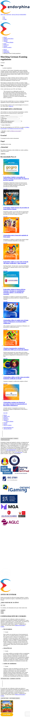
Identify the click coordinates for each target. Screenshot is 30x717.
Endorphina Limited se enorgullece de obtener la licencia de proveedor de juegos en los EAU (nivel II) (16, 178)
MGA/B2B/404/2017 (11, 449)
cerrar (2, 613)
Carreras (5, 46)
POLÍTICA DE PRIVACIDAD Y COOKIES (9, 438)
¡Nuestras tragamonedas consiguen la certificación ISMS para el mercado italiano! (16, 348)
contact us (11, 106)
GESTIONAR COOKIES (14, 698)
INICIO (5, 37)
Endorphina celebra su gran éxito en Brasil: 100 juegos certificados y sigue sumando (15, 262)
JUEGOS (5, 39)
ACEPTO (3, 153)
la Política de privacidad (15, 131)
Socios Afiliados (9, 42)
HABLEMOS (23, 14)
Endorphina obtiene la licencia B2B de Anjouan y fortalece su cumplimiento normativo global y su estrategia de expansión (14, 292)
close (2, 611)
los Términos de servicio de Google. (16, 128)
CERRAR (3, 610)
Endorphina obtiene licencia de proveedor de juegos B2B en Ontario (16, 208)
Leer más (5, 188)
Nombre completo (5, 115)
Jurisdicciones (6, 52)
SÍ (1, 605)
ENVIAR (3, 132)
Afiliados (5, 41)
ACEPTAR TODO (4, 698)
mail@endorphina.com (8, 427)
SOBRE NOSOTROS (8, 38)
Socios (4, 43)
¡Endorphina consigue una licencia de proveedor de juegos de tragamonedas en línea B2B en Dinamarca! (15, 404)
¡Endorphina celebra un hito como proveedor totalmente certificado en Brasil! (16, 377)
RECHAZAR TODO (5, 678)
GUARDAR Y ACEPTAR (15, 678)
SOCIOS (5, 422)
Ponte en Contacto (7, 47)
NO (4, 605)
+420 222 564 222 (15, 14)
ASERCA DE (6, 416)
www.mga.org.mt (18, 452)
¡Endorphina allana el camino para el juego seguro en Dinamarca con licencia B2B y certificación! (15, 321)
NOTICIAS (6, 44)
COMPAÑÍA (4, 118)
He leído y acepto (11, 131)
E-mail (2, 117)
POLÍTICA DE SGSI (5, 439)
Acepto (6, 632)
